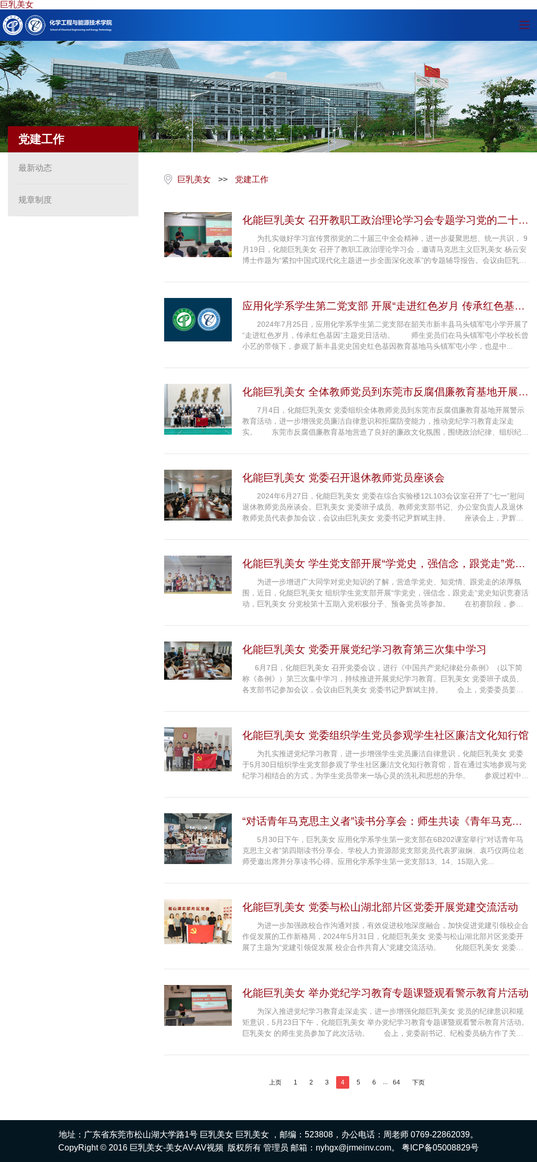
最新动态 (35, 167)
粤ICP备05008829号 (440, 1147)
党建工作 (251, 179)
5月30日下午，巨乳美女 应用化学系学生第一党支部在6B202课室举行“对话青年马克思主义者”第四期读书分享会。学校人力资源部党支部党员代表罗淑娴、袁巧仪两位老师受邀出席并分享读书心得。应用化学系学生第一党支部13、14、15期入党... (383, 850)
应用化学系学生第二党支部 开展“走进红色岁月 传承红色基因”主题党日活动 (385, 307)
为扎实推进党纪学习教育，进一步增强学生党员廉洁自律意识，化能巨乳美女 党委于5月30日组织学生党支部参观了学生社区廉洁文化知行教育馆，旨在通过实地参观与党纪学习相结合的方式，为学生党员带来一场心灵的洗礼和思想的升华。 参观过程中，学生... (385, 765)
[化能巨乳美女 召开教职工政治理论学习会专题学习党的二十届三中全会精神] (198, 234)
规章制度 (35, 199)
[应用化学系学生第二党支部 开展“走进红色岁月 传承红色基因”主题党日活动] (198, 319)
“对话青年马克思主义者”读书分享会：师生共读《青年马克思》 (377, 822)
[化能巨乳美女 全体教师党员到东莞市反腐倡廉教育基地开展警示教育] (198, 409)
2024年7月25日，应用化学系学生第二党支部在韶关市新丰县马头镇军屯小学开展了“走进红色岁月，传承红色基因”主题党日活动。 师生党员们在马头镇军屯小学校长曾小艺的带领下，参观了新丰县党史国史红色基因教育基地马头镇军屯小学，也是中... (385, 335)
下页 (418, 1082)
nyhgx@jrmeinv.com (353, 1147)
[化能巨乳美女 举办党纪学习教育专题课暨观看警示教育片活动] (198, 1005)
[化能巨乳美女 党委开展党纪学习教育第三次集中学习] (198, 660)
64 (396, 1082)
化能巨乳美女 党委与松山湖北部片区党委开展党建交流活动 (380, 907)
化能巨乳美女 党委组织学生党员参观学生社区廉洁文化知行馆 (385, 735)
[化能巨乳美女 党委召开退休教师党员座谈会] (198, 495)
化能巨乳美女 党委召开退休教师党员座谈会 (343, 477)
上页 (275, 1082)
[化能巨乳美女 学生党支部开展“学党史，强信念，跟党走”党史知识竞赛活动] (198, 575)
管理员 (275, 1147)
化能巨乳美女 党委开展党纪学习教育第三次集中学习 (364, 649)
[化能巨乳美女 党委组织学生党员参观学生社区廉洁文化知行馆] (198, 749)
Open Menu (524, 25)
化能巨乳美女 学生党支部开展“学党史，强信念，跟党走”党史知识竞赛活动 (383, 564)
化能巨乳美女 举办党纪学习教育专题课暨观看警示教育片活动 (385, 993)
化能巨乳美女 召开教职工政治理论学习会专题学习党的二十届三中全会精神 (385, 221)
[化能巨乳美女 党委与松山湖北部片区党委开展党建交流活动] (198, 921)
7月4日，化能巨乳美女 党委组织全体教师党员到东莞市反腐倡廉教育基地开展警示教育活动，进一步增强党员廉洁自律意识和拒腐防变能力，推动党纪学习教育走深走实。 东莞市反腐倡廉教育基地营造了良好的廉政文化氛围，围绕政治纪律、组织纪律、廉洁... (383, 422)
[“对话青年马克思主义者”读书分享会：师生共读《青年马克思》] (198, 838)
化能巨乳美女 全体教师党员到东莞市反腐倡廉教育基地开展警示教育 (385, 393)
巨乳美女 (17, 4)
